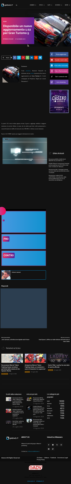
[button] (17, 5)
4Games (27, 371)
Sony (5, 21)
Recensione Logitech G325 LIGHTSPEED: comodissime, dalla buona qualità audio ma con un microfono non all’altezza (57, 178)
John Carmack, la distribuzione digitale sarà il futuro (15, 339)
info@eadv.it (40, 481)
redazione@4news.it (33, 451)
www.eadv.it (31, 481)
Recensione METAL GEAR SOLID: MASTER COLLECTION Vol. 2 (57, 160)
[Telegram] (40, 57)
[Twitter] (19, 57)
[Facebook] (15, 57)
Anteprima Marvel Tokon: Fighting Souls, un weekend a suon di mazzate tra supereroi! (35, 367)
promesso (28, 70)
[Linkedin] (32, 57)
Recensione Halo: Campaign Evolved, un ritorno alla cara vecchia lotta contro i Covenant (59, 171)
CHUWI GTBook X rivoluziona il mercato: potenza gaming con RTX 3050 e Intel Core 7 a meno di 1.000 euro (59, 165)
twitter (32, 73)
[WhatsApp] (27, 57)
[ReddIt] (36, 57)
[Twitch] (52, 449)
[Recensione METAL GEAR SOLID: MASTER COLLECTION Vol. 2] (29, 399)
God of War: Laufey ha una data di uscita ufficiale (58, 366)
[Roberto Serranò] (6, 275)
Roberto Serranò (9, 39)
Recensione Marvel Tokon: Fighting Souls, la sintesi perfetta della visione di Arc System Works (10, 368)
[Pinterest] (23, 57)
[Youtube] (48, 449)
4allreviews (5, 373)
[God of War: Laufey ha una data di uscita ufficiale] (59, 358)
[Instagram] (61, 444)
